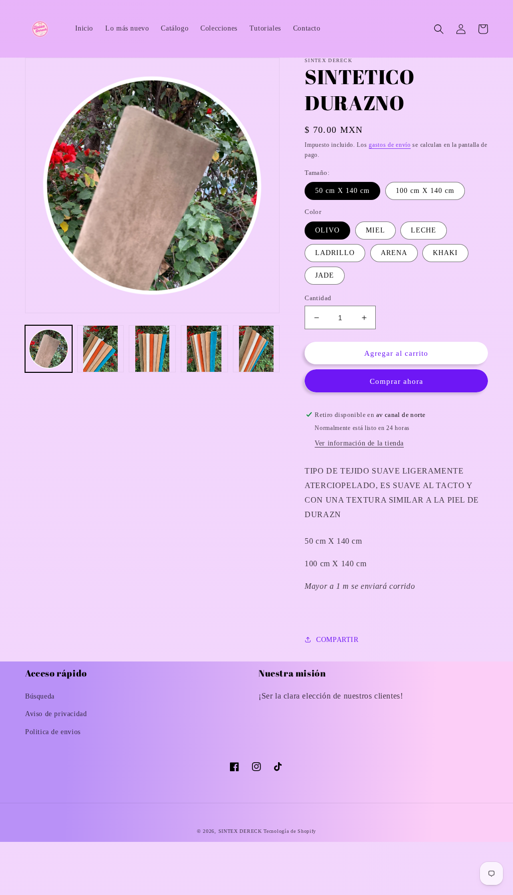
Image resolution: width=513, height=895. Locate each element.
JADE (324, 275)
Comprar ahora (396, 381)
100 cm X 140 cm (425, 190)
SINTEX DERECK (240, 831)
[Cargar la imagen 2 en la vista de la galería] (100, 348)
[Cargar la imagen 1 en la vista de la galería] (48, 348)
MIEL (375, 230)
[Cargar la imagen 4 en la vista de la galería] (204, 348)
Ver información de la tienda (359, 443)
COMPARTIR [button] (337, 639)
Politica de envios (53, 732)
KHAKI (445, 253)
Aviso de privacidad (56, 714)
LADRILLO (335, 253)
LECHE (423, 230)
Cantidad (318, 298)
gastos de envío (390, 144)
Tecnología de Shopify (290, 831)
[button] (439, 29)
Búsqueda (40, 696)
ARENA (394, 253)
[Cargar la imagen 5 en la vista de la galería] (256, 348)
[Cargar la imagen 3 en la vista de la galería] (152, 348)
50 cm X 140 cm (342, 190)
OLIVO (327, 230)
